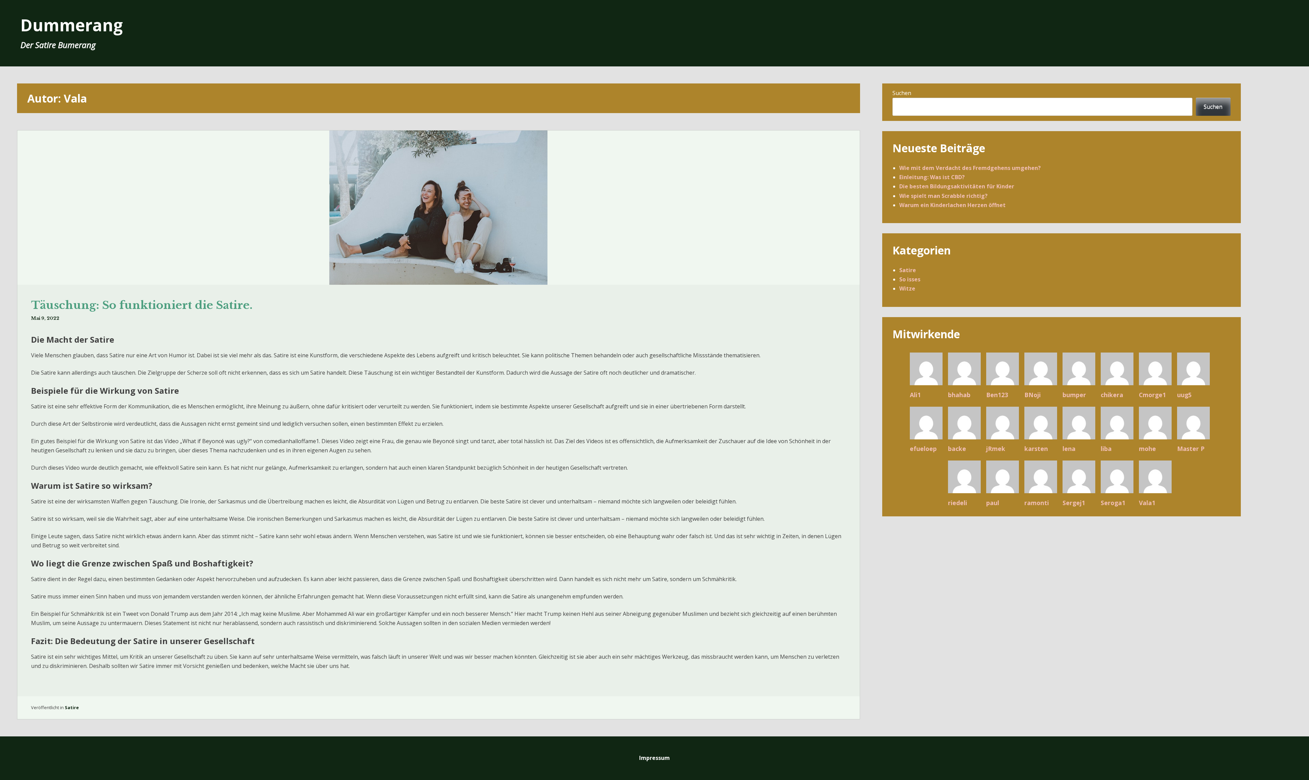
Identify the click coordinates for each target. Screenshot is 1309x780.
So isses (909, 279)
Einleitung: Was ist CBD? (932, 177)
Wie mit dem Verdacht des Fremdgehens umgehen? (970, 168)
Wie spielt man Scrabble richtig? (943, 196)
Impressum (654, 758)
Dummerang (71, 25)
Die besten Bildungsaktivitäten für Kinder (956, 186)
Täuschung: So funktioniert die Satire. (142, 305)
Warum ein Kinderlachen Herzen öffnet (952, 205)
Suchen (901, 93)
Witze (907, 288)
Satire (72, 707)
